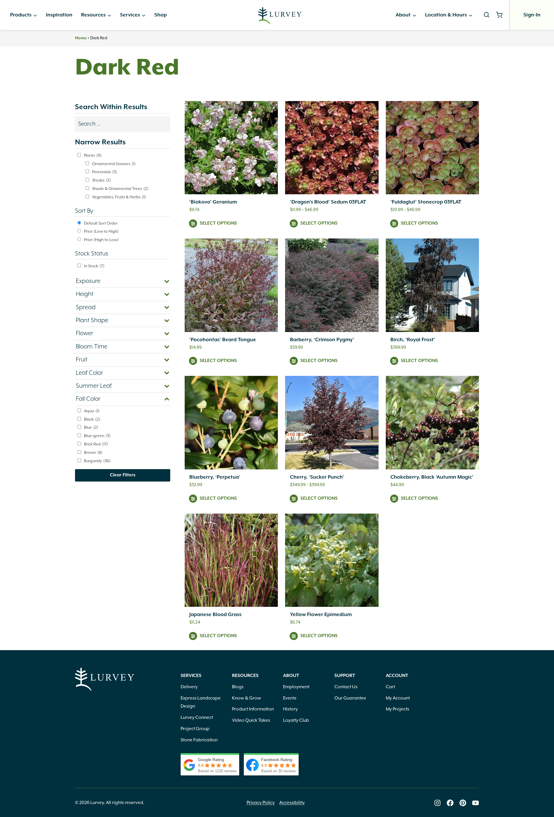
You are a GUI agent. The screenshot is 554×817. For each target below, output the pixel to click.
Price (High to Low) (101, 240)
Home (81, 38)
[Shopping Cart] (501, 15)
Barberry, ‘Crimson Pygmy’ (322, 340)
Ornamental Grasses (114, 164)
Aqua (92, 411)
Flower (84, 333)
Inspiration (59, 15)
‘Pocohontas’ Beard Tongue (222, 340)
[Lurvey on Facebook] (450, 802)
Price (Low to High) (101, 231)
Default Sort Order (101, 223)
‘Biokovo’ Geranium (213, 202)
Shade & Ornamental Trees (120, 188)
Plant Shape (92, 320)
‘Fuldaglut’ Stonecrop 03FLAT (425, 202)
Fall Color (88, 399)
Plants (93, 155)
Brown (93, 452)
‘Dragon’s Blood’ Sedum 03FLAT (328, 202)
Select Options (218, 223)
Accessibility (292, 802)
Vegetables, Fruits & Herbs (119, 197)
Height (84, 294)
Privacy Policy (261, 802)
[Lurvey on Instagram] (437, 802)
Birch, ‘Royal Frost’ (412, 340)
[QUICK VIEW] (231, 147)
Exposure (88, 281)
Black (92, 419)
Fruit (81, 359)
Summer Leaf (94, 386)
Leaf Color (89, 373)
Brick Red (96, 444)
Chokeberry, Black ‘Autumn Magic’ (431, 477)
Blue (91, 427)
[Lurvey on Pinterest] (462, 802)
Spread (86, 307)
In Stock (94, 266)
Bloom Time (91, 346)
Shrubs (101, 180)
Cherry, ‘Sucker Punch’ (317, 477)
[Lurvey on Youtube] (475, 802)
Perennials (104, 172)
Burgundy (97, 461)
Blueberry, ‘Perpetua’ (214, 477)
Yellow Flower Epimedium (321, 615)
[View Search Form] (486, 15)
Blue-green (97, 436)
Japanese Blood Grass (215, 615)
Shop (160, 15)
